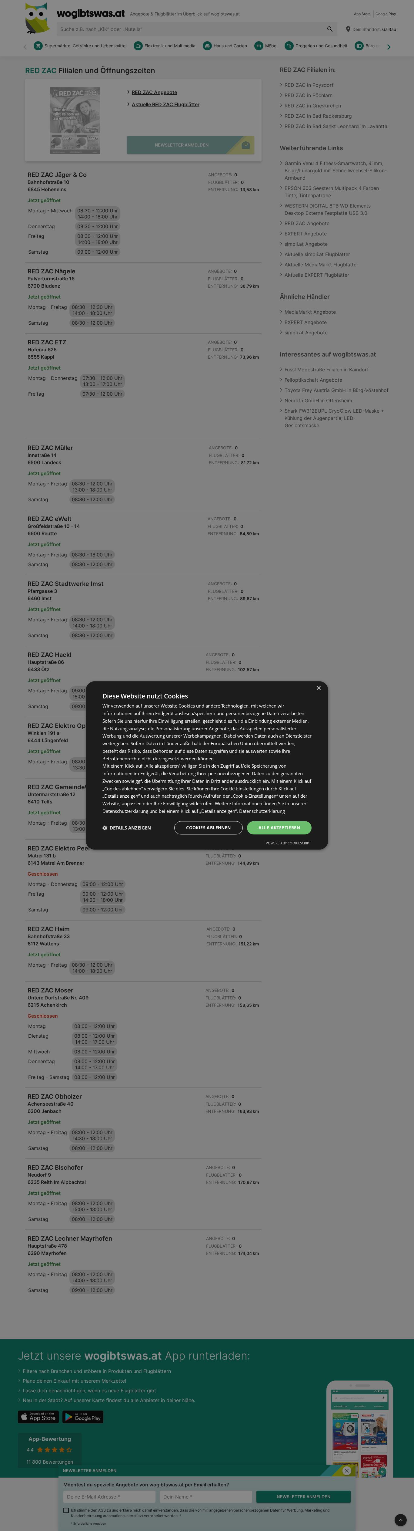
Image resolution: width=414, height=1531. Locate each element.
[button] (126, 827)
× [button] (318, 688)
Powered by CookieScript (288, 843)
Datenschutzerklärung (262, 811)
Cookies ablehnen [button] (208, 827)
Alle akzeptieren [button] (279, 827)
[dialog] (207, 765)
